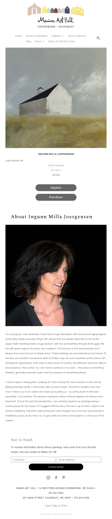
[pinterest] (63, 477)
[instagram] (48, 477)
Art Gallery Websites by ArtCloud (62, 514)
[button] (58, 35)
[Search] (98, 37)
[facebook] (56, 477)
